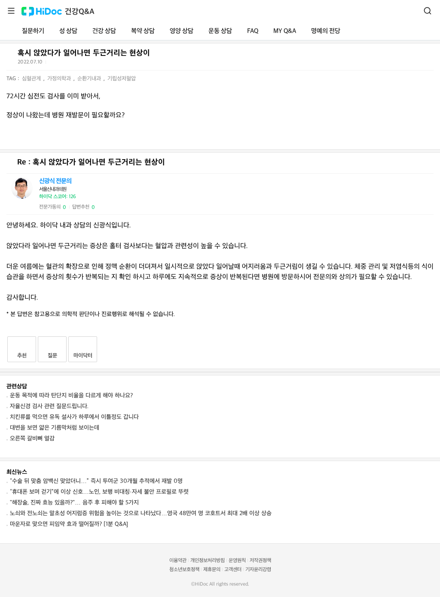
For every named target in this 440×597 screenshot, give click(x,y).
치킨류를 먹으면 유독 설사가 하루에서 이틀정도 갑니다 (74, 417)
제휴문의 (211, 569)
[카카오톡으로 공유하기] (74, 63)
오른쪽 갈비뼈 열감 (32, 438)
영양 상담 (181, 31)
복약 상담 (143, 31)
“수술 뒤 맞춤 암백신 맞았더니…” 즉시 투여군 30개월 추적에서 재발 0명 (96, 481)
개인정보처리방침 (207, 560)
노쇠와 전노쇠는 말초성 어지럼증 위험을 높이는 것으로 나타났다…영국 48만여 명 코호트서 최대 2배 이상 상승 (141, 513)
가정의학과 (60, 78)
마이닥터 (82, 355)
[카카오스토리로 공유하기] (85, 63)
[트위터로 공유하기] (54, 63)
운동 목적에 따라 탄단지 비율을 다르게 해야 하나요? (71, 395)
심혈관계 (32, 78)
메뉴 (11, 10)
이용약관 (177, 560)
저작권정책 (260, 560)
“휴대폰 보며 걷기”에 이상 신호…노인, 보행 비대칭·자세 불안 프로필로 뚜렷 (99, 491)
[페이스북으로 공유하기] (64, 63)
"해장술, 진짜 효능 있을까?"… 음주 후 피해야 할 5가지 (74, 502)
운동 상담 (220, 31)
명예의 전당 (325, 31)
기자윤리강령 (258, 569)
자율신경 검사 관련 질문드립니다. (49, 406)
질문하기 (33, 31)
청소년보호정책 (184, 569)
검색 (427, 11)
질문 (52, 355)
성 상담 (68, 31)
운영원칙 (237, 560)
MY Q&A (284, 31)
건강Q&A (80, 11)
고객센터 (232, 569)
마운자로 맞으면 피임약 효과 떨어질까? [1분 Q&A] (69, 524)
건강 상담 (104, 31)
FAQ (252, 31)
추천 (22, 355)
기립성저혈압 (121, 78)
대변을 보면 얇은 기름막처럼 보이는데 (54, 427)
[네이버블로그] (96, 63)
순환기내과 (90, 78)
